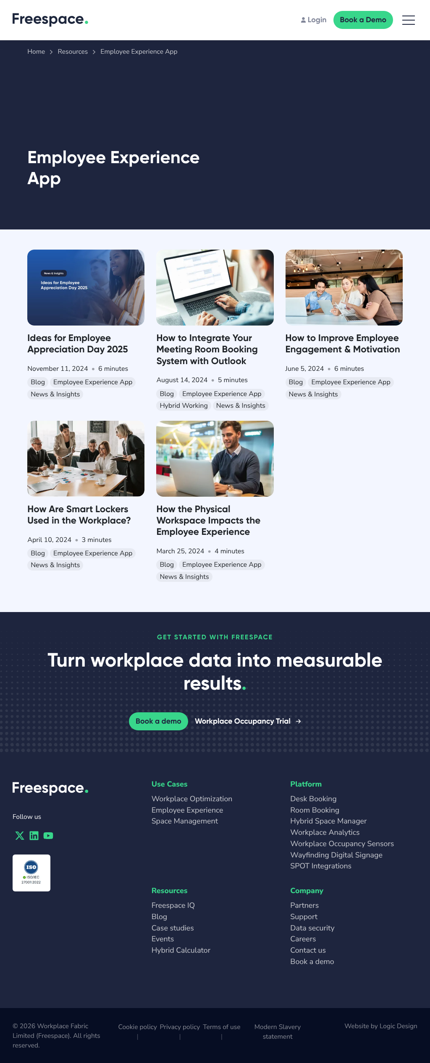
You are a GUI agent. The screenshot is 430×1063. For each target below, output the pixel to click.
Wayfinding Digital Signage (336, 855)
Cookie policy (137, 1027)
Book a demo (158, 721)
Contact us (308, 951)
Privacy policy (180, 1027)
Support (303, 917)
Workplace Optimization (192, 799)
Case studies (173, 928)
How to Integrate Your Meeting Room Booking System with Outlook (207, 349)
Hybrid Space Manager (328, 821)
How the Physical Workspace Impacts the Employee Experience (208, 520)
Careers (303, 939)
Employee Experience (187, 810)
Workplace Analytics (324, 833)
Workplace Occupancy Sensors (342, 844)
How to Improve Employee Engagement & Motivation (343, 343)
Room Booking (314, 810)
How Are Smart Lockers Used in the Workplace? (79, 514)
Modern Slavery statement (277, 1031)
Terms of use (221, 1027)
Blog (160, 917)
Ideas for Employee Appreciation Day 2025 (77, 343)
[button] (408, 20)
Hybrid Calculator (181, 951)
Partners (304, 906)
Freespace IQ (173, 906)
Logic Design (398, 1026)
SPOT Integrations (320, 866)
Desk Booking (313, 799)
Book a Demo (363, 19)
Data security (312, 928)
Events (163, 939)
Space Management (185, 821)
